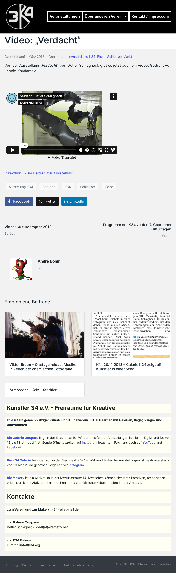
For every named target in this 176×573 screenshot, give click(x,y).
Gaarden (48, 187)
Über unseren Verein (104, 16)
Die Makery (15, 478)
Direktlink (13, 173)
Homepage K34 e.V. (18, 565)
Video (108, 187)
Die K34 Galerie (19, 460)
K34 (68, 187)
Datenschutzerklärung (79, 565)
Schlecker (87, 187)
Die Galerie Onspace (22, 438)
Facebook (14, 447)
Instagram (89, 442)
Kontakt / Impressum (150, 16)
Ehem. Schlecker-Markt (114, 56)
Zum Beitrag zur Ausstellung (49, 173)
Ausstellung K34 (83, 56)
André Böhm (49, 261)
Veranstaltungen (65, 16)
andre (59, 56)
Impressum (48, 565)
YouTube (149, 442)
